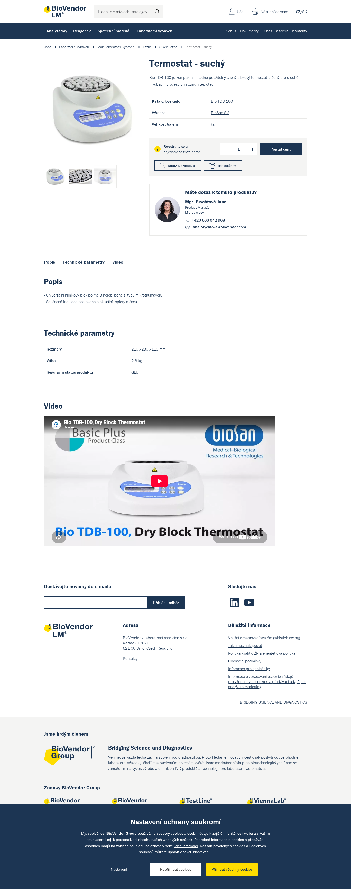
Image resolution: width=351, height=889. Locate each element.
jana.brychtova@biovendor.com (219, 226)
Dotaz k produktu (181, 165)
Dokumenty (249, 31)
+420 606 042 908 (208, 220)
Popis (49, 262)
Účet (241, 11)
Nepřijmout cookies (175, 869)
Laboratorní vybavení (155, 30)
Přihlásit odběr (166, 602)
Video (117, 262)
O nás (267, 31)
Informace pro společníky (249, 668)
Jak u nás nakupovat (245, 645)
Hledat (157, 11)
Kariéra (282, 31)
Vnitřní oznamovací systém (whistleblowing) (264, 637)
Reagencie (82, 30)
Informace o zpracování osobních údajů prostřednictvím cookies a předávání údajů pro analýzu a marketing (267, 681)
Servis (231, 31)
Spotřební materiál (114, 30)
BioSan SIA (220, 112)
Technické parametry (84, 262)
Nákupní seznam (274, 11)
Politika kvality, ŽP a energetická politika (261, 653)
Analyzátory (57, 30)
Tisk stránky (226, 165)
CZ (298, 11)
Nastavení (119, 869)
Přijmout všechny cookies (232, 869)
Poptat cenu (281, 149)
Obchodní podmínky (244, 660)
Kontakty (299, 31)
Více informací (186, 846)
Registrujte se (174, 146)
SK (304, 11)
